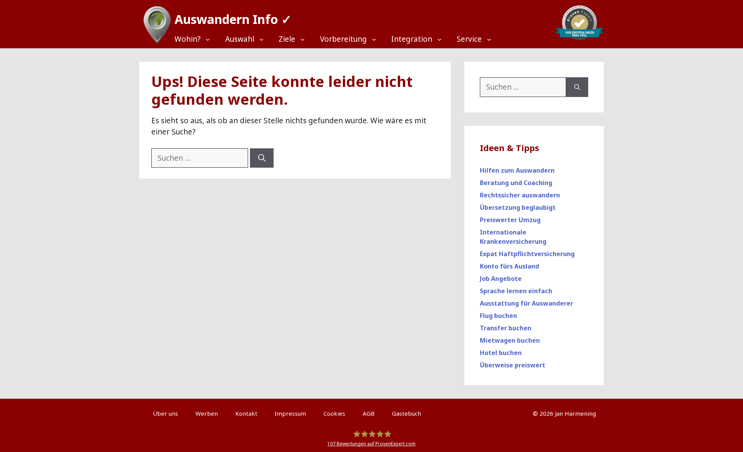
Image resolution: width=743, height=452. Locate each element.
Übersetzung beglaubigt (518, 207)
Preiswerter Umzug (510, 220)
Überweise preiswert (512, 365)
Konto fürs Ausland (509, 266)
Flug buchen (498, 315)
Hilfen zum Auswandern (517, 170)
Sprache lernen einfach (516, 291)
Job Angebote (501, 278)
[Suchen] (262, 158)
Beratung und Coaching (516, 182)
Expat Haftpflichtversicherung (527, 254)
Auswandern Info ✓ (233, 19)
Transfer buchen (505, 328)
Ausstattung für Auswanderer (526, 303)
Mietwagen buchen (510, 340)
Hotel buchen (501, 352)
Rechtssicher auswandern (520, 195)
